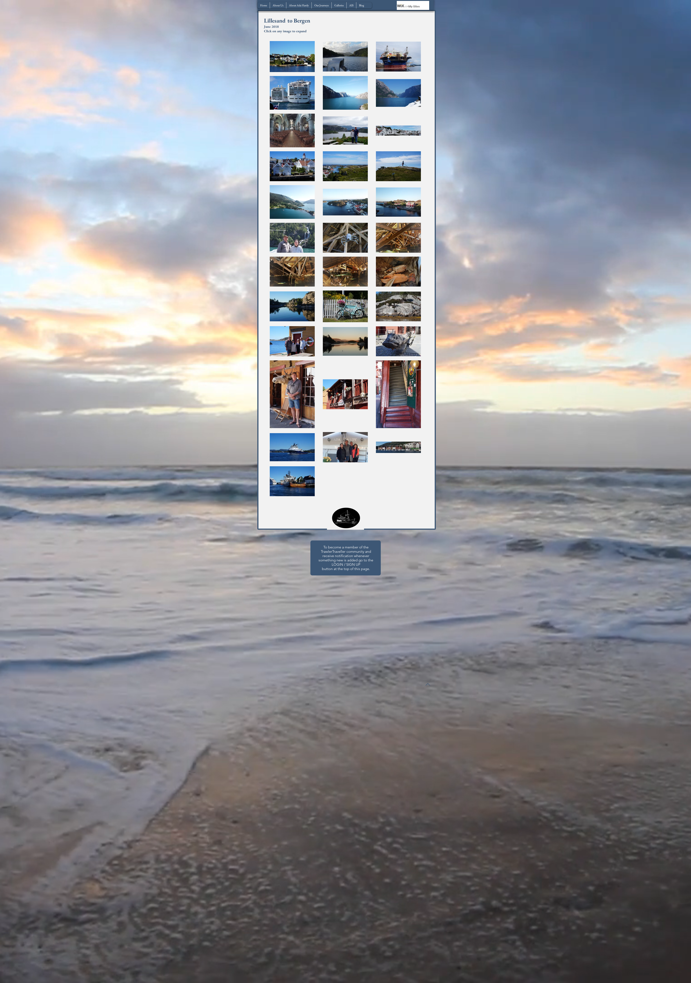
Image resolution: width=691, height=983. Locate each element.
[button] (298, 5)
